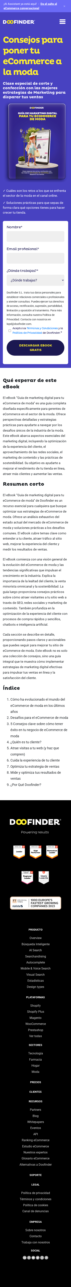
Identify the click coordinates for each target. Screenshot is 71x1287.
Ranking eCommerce (35, 1140)
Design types (35, 987)
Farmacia (35, 1059)
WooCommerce (35, 1024)
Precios (35, 1082)
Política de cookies (35, 1205)
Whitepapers (35, 1122)
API (35, 1134)
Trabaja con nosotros (35, 1242)
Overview (36, 938)
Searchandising (35, 956)
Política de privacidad (35, 1193)
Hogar (35, 1065)
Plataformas (35, 997)
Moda (35, 1072)
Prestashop (35, 1030)
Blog (36, 1116)
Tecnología (35, 1053)
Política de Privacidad (27, 332)
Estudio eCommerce (35, 1146)
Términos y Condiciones (42, 328)
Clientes (35, 1091)
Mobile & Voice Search (36, 968)
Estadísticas (35, 980)
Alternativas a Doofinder (36, 1164)
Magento (35, 1018)
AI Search (35, 950)
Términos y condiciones (35, 1199)
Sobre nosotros (35, 1230)
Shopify (35, 1005)
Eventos (35, 1128)
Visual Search (35, 974)
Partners (35, 1110)
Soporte (36, 1175)
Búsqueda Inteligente (36, 944)
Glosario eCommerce (35, 1158)
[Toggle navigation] (62, 22)
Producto (36, 929)
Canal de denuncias (35, 1211)
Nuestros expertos (35, 1152)
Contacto (36, 1236)
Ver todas (35, 1036)
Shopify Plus (35, 1011)
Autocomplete (35, 962)
